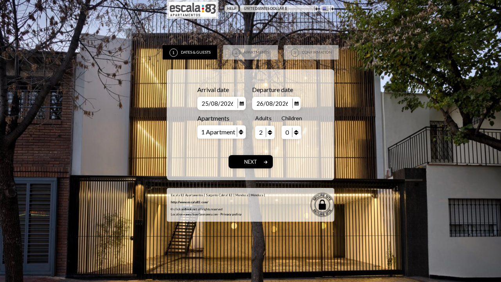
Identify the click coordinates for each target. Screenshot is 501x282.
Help (231, 8)
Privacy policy (230, 214)
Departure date (272, 89)
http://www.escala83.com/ (189, 202)
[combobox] (279, 8)
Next (250, 162)
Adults (263, 118)
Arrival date (213, 89)
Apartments (213, 118)
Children (291, 118)
